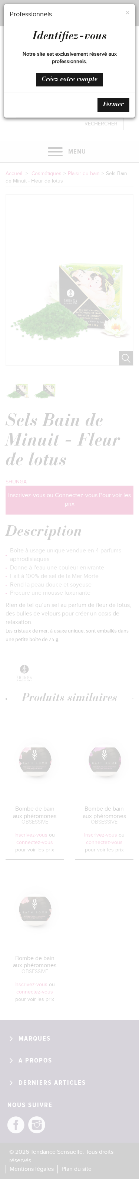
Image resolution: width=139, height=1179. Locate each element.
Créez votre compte (69, 79)
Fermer (113, 104)
